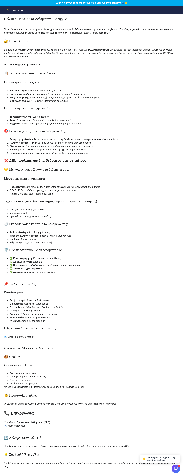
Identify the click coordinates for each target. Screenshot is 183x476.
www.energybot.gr (99, 50)
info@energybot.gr (24, 337)
